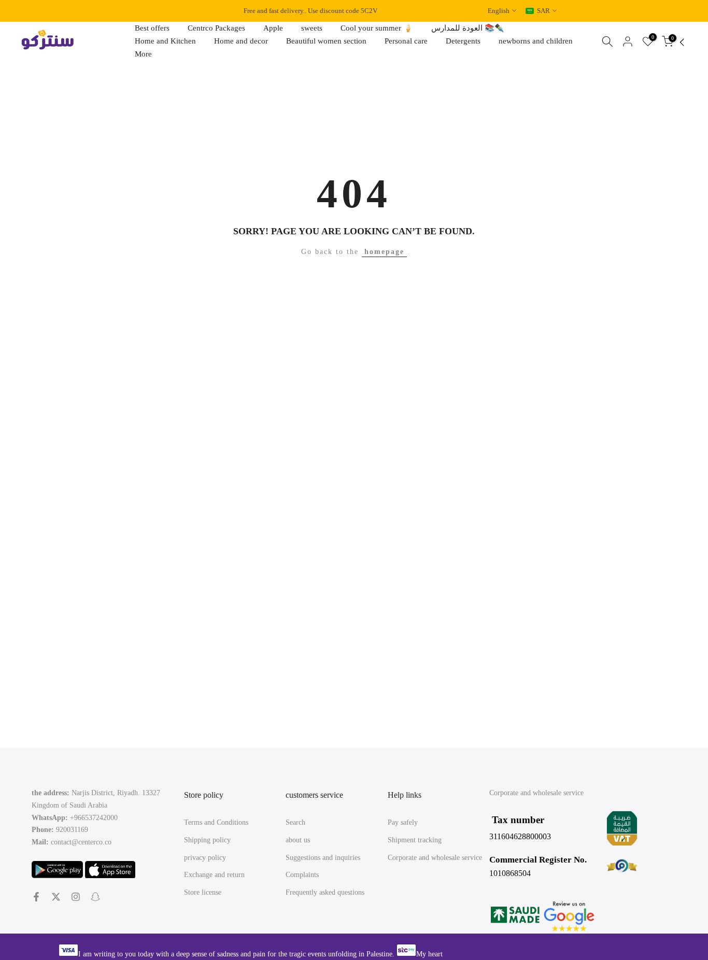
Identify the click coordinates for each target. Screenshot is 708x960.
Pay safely (403, 822)
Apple (273, 28)
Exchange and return (214, 875)
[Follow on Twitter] (56, 897)
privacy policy (205, 858)
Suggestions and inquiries (323, 858)
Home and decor (241, 41)
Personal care (406, 41)
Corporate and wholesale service (435, 858)
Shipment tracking (415, 840)
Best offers (152, 28)
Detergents (463, 41)
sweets (311, 28)
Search (295, 822)
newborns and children (536, 41)
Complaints (302, 875)
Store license (202, 892)
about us (298, 840)
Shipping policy (207, 840)
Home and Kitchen (165, 41)
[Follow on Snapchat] (95, 897)
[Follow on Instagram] (75, 897)
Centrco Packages (216, 28)
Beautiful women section (326, 41)
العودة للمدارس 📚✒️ (467, 28)
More (143, 54)
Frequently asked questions (325, 892)
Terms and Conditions (216, 822)
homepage (384, 252)
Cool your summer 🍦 (377, 28)
